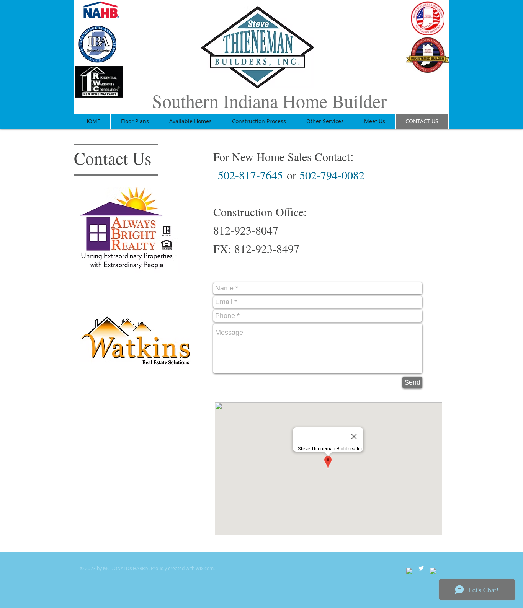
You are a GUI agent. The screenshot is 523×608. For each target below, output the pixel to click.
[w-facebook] (409, 571)
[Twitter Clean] (421, 568)
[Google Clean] (433, 571)
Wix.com (205, 568)
